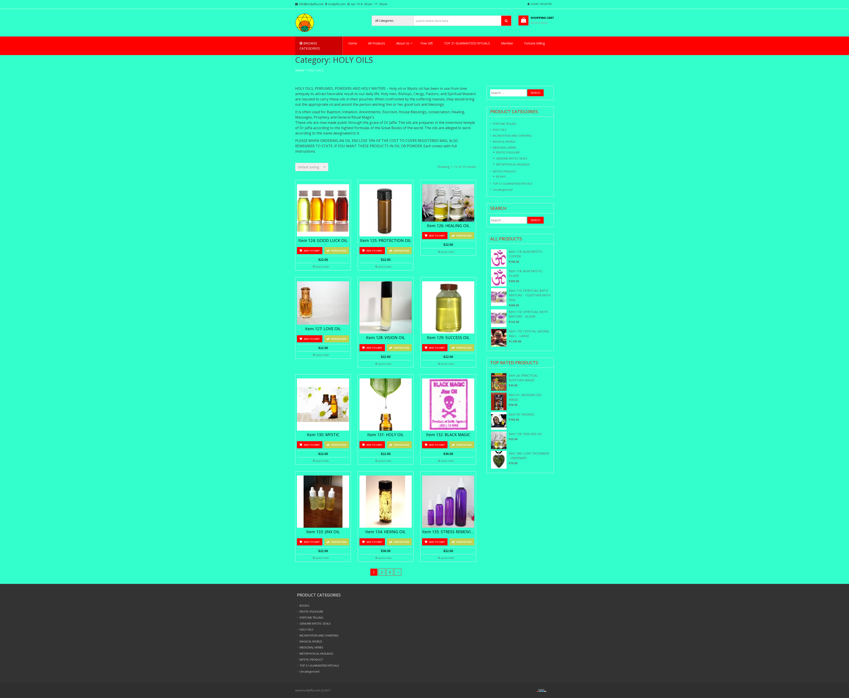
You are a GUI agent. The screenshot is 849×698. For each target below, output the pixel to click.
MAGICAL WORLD (504, 142)
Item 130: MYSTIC (323, 434)
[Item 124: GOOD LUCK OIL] (323, 210)
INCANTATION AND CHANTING (512, 136)
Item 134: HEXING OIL (385, 531)
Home (352, 43)
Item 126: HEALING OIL (448, 225)
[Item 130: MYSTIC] (323, 404)
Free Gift (427, 43)
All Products (376, 43)
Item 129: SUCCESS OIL (448, 337)
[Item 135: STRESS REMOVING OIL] (448, 502)
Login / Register (541, 4)
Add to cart (312, 250)
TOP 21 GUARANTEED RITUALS (467, 43)
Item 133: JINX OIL (323, 531)
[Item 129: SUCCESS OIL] (448, 307)
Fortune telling (534, 43)
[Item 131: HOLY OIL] (385, 404)
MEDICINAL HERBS (504, 148)
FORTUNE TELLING (504, 124)
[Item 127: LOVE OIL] (323, 303)
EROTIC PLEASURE (508, 152)
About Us (402, 43)
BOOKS (501, 176)
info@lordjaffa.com (311, 4)
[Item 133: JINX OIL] (323, 502)
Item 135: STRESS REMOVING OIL (448, 531)
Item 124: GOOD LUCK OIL (323, 240)
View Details (339, 250)
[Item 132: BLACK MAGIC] (448, 404)
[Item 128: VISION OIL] (385, 307)
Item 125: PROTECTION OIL (385, 240)
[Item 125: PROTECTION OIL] (385, 210)
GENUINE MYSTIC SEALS (511, 158)
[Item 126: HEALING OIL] (448, 202)
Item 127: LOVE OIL (323, 328)
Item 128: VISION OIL (385, 337)
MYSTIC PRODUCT (504, 171)
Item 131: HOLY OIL (385, 434)
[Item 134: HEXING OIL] (385, 502)
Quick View (322, 266)
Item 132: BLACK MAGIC (448, 434)
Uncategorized (502, 190)
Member (507, 43)
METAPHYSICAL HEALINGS (513, 164)
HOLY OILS (500, 130)
